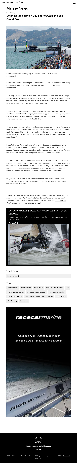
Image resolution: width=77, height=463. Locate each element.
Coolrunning (24, 301)
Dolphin (50, 296)
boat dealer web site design (36, 292)
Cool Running (12, 301)
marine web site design (16, 292)
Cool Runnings (61, 296)
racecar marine (26, 288)
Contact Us (66, 456)
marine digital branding (56, 292)
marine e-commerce (15, 296)
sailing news (38, 288)
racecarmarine (13, 288)
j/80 (67, 288)
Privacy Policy (39, 458)
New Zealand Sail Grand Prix (34, 296)
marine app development (54, 288)
